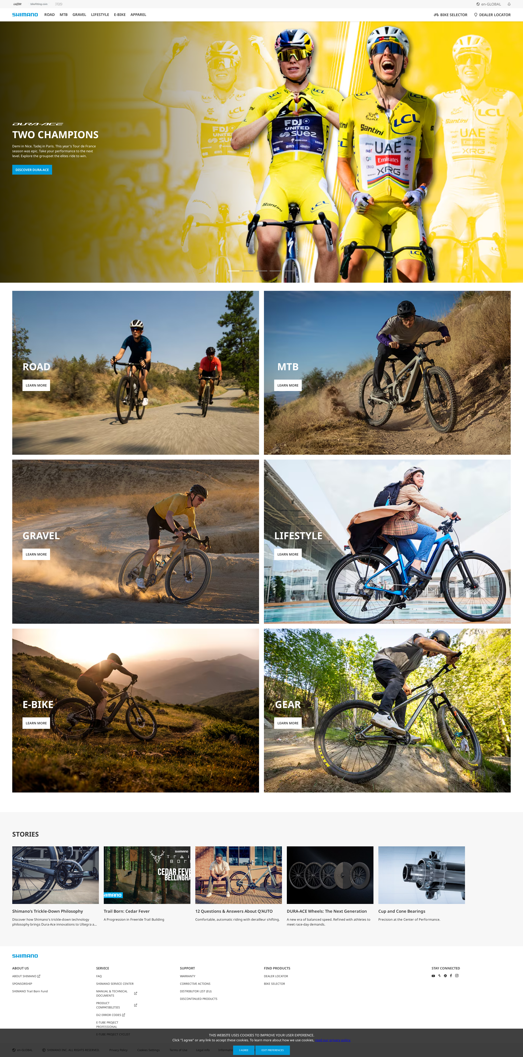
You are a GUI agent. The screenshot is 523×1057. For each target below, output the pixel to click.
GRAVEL (79, 14)
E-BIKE (120, 14)
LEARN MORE (26, 172)
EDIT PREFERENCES (273, 1050)
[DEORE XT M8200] (261, 271)
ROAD (49, 14)
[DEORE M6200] (275, 271)
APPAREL (138, 14)
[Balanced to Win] (247, 271)
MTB (64, 14)
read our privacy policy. (333, 1040)
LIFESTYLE (100, 14)
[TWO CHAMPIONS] (233, 271)
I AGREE (243, 1050)
